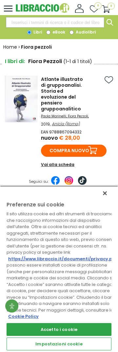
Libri (37, 32)
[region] (59, 269)
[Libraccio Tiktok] (82, 183)
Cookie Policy (23, 316)
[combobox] (55, 22)
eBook (58, 32)
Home (10, 47)
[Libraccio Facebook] (55, 183)
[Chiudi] (105, 193)
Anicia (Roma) (66, 124)
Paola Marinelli (53, 116)
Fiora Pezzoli (78, 116)
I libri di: (15, 61)
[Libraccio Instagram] (68, 183)
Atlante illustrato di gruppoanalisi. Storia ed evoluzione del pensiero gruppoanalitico (62, 94)
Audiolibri (85, 32)
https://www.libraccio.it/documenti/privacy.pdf (62, 259)
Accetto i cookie (59, 329)
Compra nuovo (69, 150)
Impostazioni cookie (58, 344)
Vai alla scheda (57, 164)
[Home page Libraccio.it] (42, 11)
